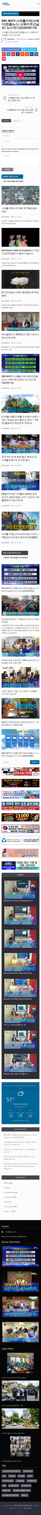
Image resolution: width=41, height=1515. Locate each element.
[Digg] (32, 54)
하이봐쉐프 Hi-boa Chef (10, 1493)
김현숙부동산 (27, 1468)
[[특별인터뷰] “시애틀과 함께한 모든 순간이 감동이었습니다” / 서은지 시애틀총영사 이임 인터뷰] (20, 480)
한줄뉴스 (25, 1493)
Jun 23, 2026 (18, 465)
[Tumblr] (18, 54)
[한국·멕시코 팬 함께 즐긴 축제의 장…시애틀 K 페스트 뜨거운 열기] (20, 443)
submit (7, 169)
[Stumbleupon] (27, 54)
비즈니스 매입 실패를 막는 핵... (15, 999)
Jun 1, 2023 (17, 259)
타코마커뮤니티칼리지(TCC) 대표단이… (14, 1375)
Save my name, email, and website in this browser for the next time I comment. (20, 150)
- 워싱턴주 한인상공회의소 (11, 1468)
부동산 (30, 1473)
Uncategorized (9, 1204)
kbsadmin (11, 39)
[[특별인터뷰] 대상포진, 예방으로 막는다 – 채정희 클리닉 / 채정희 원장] (20, 708)
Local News (7, 1195)
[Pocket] (4, 59)
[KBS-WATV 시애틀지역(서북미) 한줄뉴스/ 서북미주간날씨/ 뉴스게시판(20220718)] (20, 363)
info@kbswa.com (11, 1229)
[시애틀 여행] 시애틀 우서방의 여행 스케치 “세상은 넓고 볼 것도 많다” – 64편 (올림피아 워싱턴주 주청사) (20, 419)
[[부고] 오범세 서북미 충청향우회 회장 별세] (20, 279)
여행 (4, 1483)
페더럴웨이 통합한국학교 (21, 1488)
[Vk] (36, 54)
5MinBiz (6, 1180)
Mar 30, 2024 (18, 343)
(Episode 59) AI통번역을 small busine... (18, 973)
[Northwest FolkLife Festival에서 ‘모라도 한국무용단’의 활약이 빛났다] (20, 237)
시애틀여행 (20, 1478)
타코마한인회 (26, 1483)
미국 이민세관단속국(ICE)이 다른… (13, 1403)
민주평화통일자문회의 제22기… (12, 1458)
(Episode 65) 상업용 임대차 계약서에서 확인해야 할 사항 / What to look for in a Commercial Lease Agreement (20, 1163)
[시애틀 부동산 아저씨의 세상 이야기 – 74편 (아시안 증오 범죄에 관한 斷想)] (20, 521)
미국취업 (12, 1473)
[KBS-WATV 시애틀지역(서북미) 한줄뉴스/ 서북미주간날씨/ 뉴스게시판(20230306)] (20, 739)
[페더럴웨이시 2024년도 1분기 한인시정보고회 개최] (20, 321)
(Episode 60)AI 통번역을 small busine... (18, 947)
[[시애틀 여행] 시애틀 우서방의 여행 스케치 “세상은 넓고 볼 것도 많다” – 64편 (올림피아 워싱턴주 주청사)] (20, 403)
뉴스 (4, 1473)
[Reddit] (22, 54)
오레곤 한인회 (13, 1483)
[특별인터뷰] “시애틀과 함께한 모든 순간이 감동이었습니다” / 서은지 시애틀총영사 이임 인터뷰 (20, 497)
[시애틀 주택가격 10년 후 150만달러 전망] (20, 195)
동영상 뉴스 (17, 121)
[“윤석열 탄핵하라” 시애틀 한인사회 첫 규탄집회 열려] (20, 605)
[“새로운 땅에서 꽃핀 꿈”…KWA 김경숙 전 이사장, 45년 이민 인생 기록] (20, 646)
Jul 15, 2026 (17, 505)
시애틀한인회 (31, 1478)
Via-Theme (27, 1505)
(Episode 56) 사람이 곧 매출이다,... (16, 1048)
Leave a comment (13, 42)
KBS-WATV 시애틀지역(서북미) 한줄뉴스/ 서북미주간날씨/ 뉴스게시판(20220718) (20, 379)
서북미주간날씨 (8, 1478)
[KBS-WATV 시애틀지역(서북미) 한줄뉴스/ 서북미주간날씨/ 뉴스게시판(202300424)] (20, 574)
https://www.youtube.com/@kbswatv (14, 1234)
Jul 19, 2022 (17, 388)
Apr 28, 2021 (18, 542)
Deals (5, 1185)
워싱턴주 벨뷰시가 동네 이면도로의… (14, 1431)
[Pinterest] (13, 54)
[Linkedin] (9, 54)
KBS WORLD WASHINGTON (23, 1503)
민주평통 (21, 1473)
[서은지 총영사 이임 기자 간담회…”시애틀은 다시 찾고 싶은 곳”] (20, 677)
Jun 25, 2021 (18, 428)
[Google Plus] (4, 54)
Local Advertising (9, 1190)
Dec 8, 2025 (17, 301)
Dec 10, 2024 (18, 217)
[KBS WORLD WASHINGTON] (6, 4)
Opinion (6, 1199)
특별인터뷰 (6, 1488)
